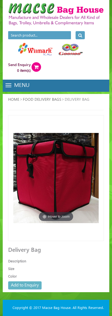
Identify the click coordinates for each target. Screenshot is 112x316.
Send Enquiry (19, 64)
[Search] (80, 35)
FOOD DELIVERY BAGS (42, 99)
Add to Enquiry (25, 285)
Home (13, 99)
